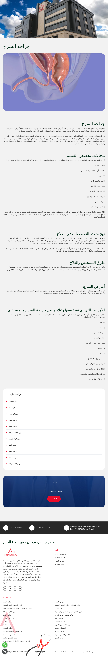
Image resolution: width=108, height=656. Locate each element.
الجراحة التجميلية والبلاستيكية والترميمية (68, 612)
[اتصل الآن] (4, 651)
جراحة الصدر (7, 602)
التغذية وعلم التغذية (9, 635)
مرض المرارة (13, 458)
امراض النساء (59, 631)
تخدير (5, 622)
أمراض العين (59, 638)
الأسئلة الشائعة (60, 558)
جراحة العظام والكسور (62, 625)
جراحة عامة (59, 618)
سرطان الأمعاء (13, 414)
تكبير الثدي (58, 608)
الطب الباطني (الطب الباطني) (13, 631)
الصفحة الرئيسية (60, 554)
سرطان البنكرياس (14, 439)
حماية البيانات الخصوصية (62, 652)
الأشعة (5, 625)
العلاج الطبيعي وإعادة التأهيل (12, 605)
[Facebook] (5, 588)
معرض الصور (59, 561)
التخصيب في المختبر (10, 618)
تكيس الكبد (12, 445)
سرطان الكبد (13, 451)
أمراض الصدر (59, 602)
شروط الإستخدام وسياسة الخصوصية (83, 652)
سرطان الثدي (13, 426)
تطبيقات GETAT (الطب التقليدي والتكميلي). (17, 608)
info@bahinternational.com (46, 528)
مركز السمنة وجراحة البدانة (64, 615)
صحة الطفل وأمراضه (10, 638)
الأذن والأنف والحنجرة (62, 635)
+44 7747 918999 (15, 528)
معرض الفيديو (59, 564)
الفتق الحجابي (13, 401)
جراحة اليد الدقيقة (9, 612)
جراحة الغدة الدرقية (15, 433)
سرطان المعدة (13, 408)
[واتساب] (4, 645)
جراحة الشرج (13, 420)
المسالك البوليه (60, 628)
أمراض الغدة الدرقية (15, 464)
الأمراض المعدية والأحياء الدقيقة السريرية (16, 641)
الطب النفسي (7, 628)
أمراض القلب (7, 615)
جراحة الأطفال (60, 622)
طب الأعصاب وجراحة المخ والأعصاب (67, 605)
